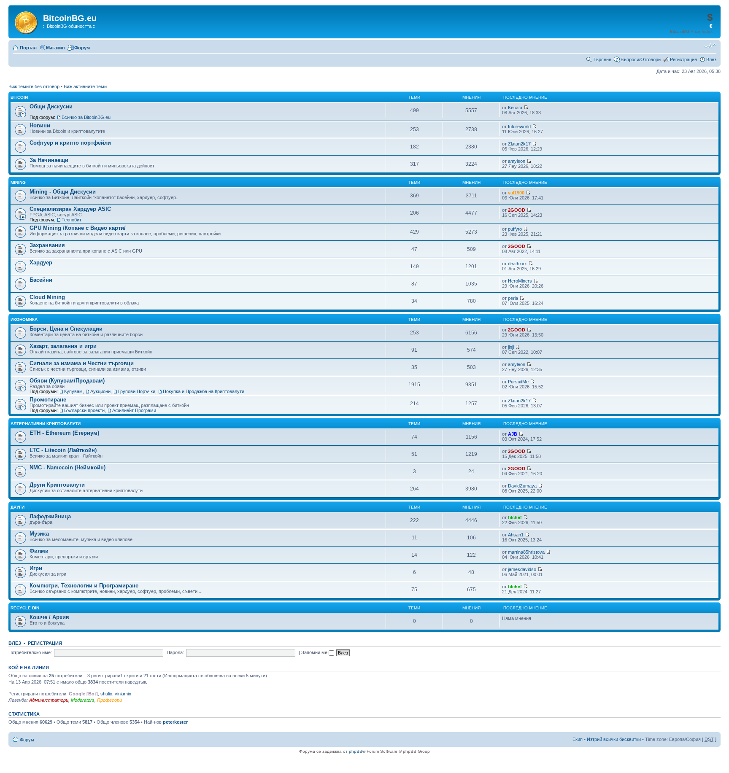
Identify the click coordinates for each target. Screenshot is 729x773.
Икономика (24, 319)
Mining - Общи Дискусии (63, 192)
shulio (106, 693)
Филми (39, 551)
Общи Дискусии (51, 106)
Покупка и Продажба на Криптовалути (203, 391)
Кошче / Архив (49, 617)
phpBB (355, 751)
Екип (577, 739)
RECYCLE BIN (25, 608)
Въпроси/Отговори (641, 59)
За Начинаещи (49, 160)
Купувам (73, 391)
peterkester (175, 722)
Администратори (48, 700)
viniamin (123, 693)
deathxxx (517, 263)
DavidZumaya (522, 485)
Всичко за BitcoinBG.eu (86, 117)
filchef (515, 517)
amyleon (516, 161)
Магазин (55, 47)
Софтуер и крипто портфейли (70, 143)
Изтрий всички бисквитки (614, 739)
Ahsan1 (516, 534)
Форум (82, 47)
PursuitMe (518, 381)
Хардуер (41, 262)
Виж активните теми (85, 86)
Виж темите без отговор (33, 86)
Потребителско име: (30, 652)
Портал (28, 47)
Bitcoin (19, 97)
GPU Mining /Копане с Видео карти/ (78, 228)
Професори (109, 700)
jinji (511, 347)
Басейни (41, 280)
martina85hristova (526, 552)
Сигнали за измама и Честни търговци (82, 363)
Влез (711, 59)
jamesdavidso (522, 569)
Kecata (515, 107)
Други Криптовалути (57, 485)
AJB (512, 433)
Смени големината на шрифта (710, 46)
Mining (18, 182)
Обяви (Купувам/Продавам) (67, 380)
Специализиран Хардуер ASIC (70, 209)
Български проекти (84, 410)
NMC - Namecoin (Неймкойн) (67, 467)
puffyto (515, 229)
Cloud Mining (47, 297)
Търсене (602, 59)
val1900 (516, 192)
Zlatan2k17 (519, 143)
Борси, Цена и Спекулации (66, 329)
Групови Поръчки (136, 391)
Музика (39, 534)
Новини (40, 125)
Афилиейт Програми (134, 410)
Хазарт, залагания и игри (63, 346)
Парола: (175, 652)
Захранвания (47, 245)
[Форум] (27, 21)
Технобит (71, 219)
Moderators (82, 700)
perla (513, 298)
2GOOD (516, 210)
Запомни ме (315, 652)
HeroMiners (520, 280)
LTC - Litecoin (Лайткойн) (63, 450)
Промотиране (48, 399)
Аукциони (100, 391)
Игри (36, 568)
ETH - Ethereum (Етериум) (64, 433)
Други (17, 507)
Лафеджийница (50, 516)
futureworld (519, 126)
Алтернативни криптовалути (46, 423)
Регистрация (683, 59)
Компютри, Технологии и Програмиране (84, 585)
